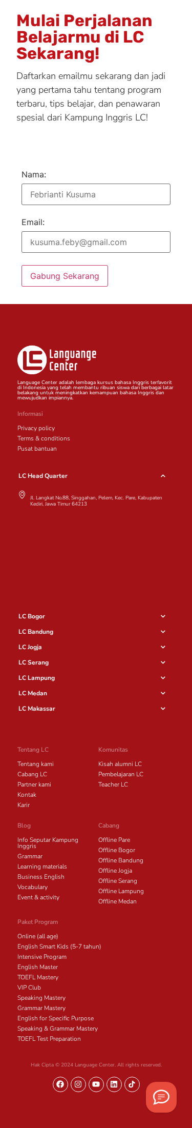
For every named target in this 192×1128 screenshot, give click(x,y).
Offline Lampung (121, 891)
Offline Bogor (116, 850)
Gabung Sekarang (64, 276)
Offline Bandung (120, 860)
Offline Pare (114, 840)
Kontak (26, 795)
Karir (23, 805)
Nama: (34, 174)
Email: (33, 222)
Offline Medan (117, 901)
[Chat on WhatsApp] (161, 1097)
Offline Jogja (115, 871)
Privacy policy (36, 428)
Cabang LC (32, 774)
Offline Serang (117, 881)
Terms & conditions (43, 438)
